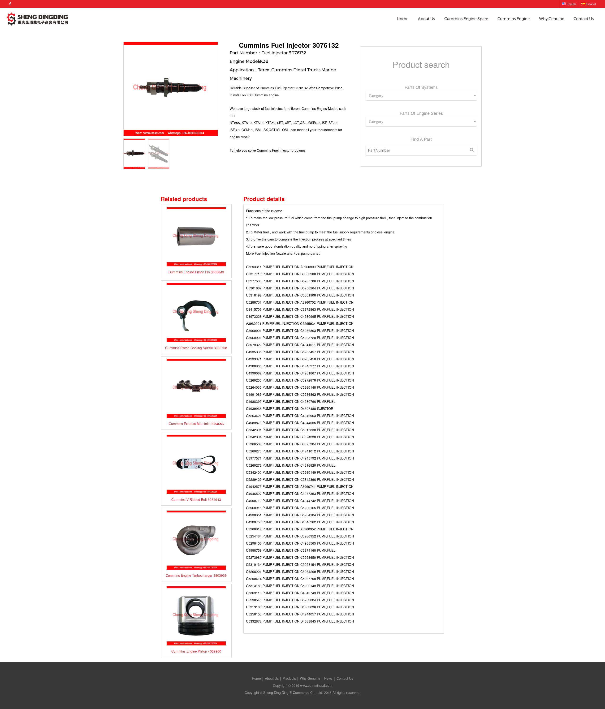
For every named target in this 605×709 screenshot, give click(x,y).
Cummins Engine (513, 19)
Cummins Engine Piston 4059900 (196, 651)
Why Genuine (551, 19)
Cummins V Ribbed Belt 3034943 (196, 499)
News (328, 678)
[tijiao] (472, 150)
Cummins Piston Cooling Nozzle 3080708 (196, 347)
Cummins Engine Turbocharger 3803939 (196, 575)
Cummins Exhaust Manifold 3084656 (196, 423)
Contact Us (584, 19)
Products (289, 678)
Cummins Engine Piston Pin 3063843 (196, 272)
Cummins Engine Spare (466, 19)
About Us (426, 19)
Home (402, 19)
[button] (212, 89)
